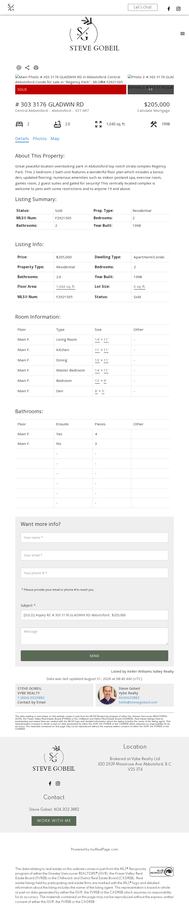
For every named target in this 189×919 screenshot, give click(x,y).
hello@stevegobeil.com (138, 702)
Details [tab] (22, 138)
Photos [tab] (40, 138)
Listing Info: (29, 244)
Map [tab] (54, 138)
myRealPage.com (104, 849)
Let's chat (143, 7)
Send (94, 655)
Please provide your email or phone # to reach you (58, 590)
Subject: (27, 605)
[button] (169, 9)
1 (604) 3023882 (31, 697)
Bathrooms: (29, 411)
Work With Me (54, 821)
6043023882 (129, 697)
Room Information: (37, 316)
